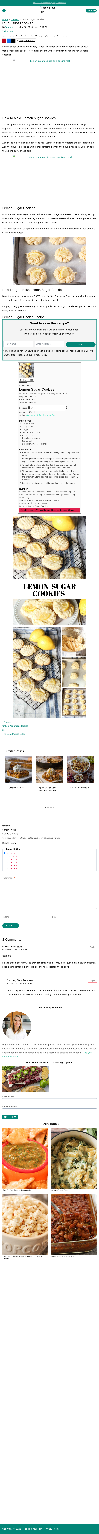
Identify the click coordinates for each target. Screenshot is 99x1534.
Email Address (10, 1106)
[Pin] (4, 41)
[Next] (91, 781)
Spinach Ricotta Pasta (59, 1190)
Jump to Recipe (27, 40)
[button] (20, 383)
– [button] (28, 408)
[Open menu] (4, 10)
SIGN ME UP (10, 1117)
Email (55, 917)
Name (6, 917)
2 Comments (8, 31)
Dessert (15, 19)
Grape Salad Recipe (79, 788)
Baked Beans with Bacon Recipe (63, 1256)
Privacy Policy (52, 1529)
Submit (81, 344)
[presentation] (18, 769)
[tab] (45, 807)
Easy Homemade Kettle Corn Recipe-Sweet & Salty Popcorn (22, 1257)
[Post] (13, 41)
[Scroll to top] (94, 1526)
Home (5, 19)
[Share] (9, 41)
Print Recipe (27, 380)
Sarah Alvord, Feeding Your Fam (41, 415)
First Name (8, 1096)
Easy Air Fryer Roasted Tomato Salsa (17, 1190)
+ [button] (66, 408)
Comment (9, 878)
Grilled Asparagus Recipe (15, 724)
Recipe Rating (9, 843)
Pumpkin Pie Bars (16, 788)
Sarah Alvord (11, 27)
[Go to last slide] (7, 781)
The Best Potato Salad (13, 732)
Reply (92, 947)
